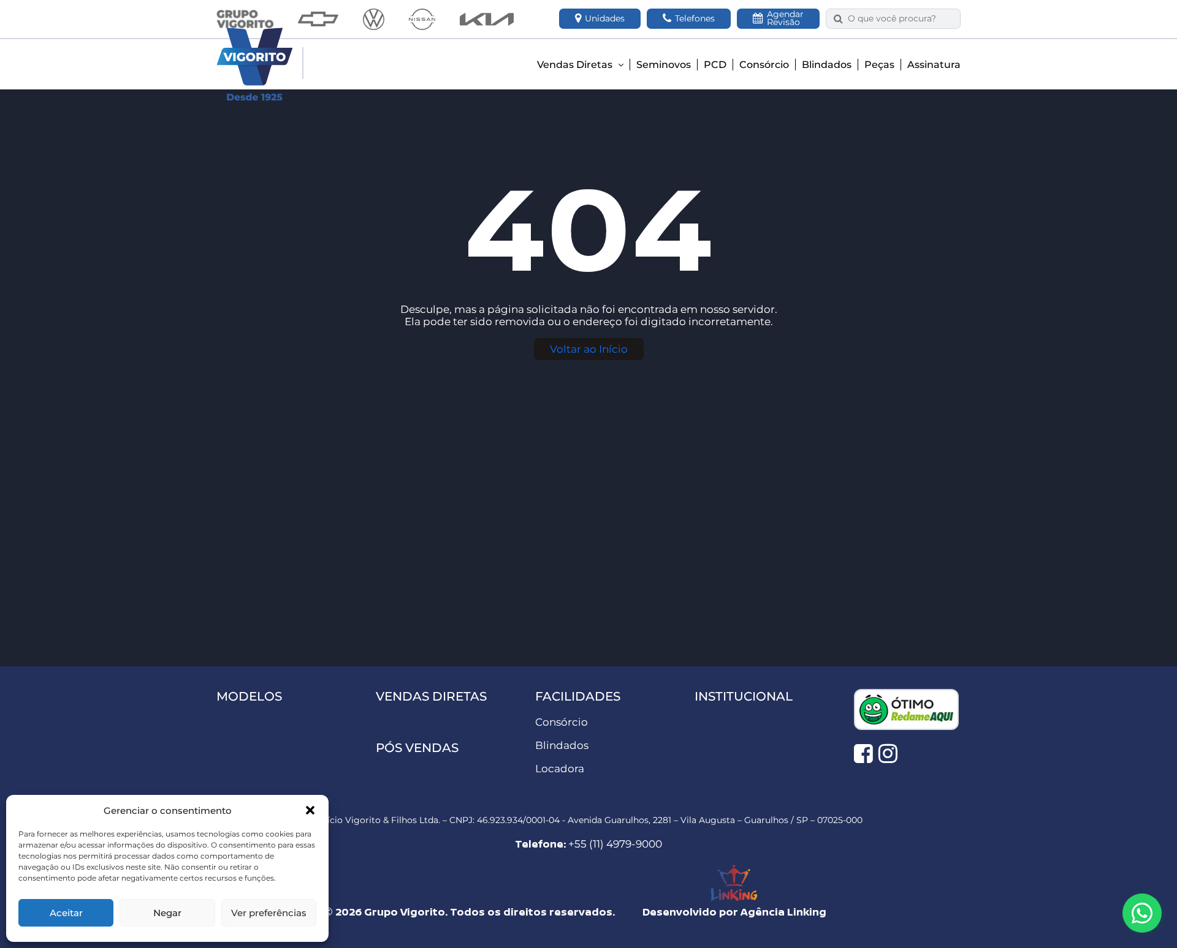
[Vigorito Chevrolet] (318, 19)
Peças (879, 64)
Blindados (826, 64)
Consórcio (764, 64)
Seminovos (663, 64)
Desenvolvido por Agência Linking (734, 912)
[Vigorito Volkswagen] (373, 19)
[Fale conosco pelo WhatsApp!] (1142, 913)
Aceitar (66, 913)
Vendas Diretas (576, 64)
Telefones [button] (695, 18)
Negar (167, 913)
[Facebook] (863, 753)
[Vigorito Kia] (487, 19)
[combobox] (900, 18)
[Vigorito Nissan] (422, 19)
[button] (310, 810)
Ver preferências (269, 913)
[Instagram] (887, 753)
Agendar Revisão (785, 18)
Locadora (559, 768)
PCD (715, 64)
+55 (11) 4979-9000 (615, 844)
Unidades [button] (605, 18)
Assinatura (934, 64)
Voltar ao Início (589, 349)
